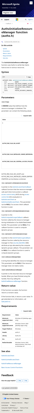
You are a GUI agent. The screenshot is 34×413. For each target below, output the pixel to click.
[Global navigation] (2, 19)
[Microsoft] (17, 19)
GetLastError (5, 302)
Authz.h (8, 23)
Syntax (5, 48)
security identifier (19, 243)
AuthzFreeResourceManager (11, 281)
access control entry (8, 194)
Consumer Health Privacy (9, 408)
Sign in (30, 19)
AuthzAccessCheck (7, 199)
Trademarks (5, 410)
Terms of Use (24, 408)
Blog (26, 403)
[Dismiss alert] (31, 2)
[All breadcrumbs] (3, 23)
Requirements (7, 56)
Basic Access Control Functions (12, 367)
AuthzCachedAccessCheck (10, 202)
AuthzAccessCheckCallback (22, 187)
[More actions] (31, 23)
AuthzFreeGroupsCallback (21, 238)
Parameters (6, 51)
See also (5, 58)
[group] (17, 86)
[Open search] (26, 19)
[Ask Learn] (27, 23)
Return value (7, 53)
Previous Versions (17, 403)
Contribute (4, 405)
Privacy (12, 405)
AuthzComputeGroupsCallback (12, 217)
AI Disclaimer (5, 403)
